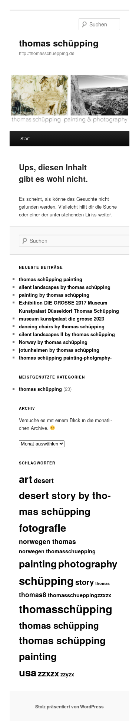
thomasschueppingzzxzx (79, 595)
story (84, 581)
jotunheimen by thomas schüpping (59, 349)
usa (27, 672)
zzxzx (48, 673)
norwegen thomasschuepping (57, 551)
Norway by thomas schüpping (53, 341)
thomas (102, 583)
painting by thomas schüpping (54, 294)
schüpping (46, 580)
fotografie (42, 527)
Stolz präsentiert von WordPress (69, 706)
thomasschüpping (65, 609)
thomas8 (32, 594)
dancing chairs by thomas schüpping (62, 326)
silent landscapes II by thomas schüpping (67, 334)
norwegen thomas (47, 541)
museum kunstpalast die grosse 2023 (61, 318)
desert (44, 480)
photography (88, 563)
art (25, 478)
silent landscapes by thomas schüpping (64, 286)
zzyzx (67, 674)
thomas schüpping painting (50, 279)
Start (25, 138)
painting (38, 563)
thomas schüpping (59, 42)
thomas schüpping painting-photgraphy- (65, 357)
